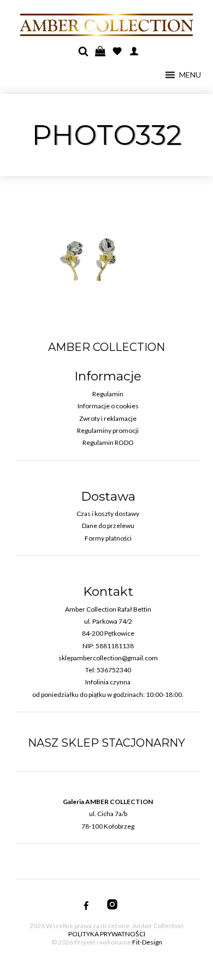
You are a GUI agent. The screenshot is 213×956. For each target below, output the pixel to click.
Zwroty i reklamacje (108, 418)
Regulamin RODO (108, 442)
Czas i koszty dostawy (107, 513)
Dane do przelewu (108, 525)
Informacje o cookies (108, 406)
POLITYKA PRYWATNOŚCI (106, 934)
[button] (190, 75)
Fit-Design (147, 942)
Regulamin (107, 394)
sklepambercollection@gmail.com (108, 658)
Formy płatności (108, 538)
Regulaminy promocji (108, 430)
